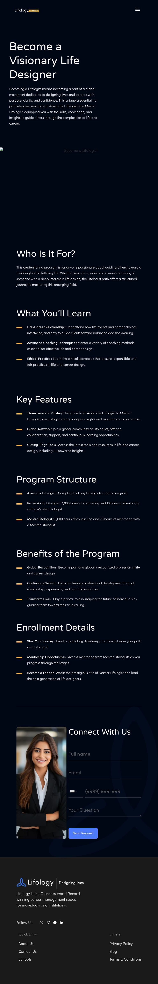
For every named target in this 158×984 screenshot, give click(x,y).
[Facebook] (55, 922)
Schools (25, 959)
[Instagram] (48, 922)
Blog (113, 951)
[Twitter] (41, 922)
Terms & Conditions (125, 959)
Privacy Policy (121, 943)
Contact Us (28, 951)
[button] (138, 9)
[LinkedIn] (61, 922)
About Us (26, 943)
